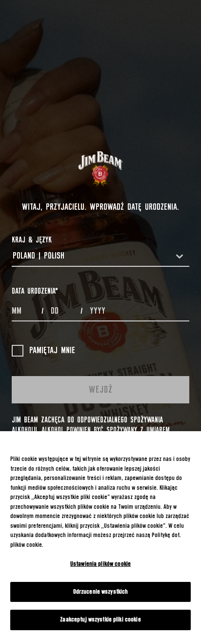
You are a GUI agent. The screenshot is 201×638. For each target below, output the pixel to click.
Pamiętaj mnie (52, 350)
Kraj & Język (32, 240)
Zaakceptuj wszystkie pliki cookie (100, 620)
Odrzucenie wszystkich (100, 592)
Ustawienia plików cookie (100, 564)
